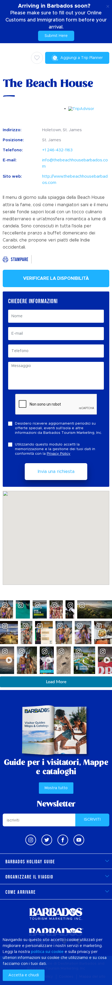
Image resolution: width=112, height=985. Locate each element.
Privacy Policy (58, 454)
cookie (57, 952)
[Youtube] (78, 840)
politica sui (40, 952)
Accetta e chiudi (23, 975)
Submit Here (56, 36)
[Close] (108, 5)
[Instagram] (30, 840)
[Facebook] (62, 840)
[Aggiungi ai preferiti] (37, 58)
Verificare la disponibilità (56, 278)
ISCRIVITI (92, 819)
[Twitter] (46, 840)
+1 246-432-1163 (57, 150)
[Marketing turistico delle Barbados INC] (56, 914)
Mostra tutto (56, 788)
